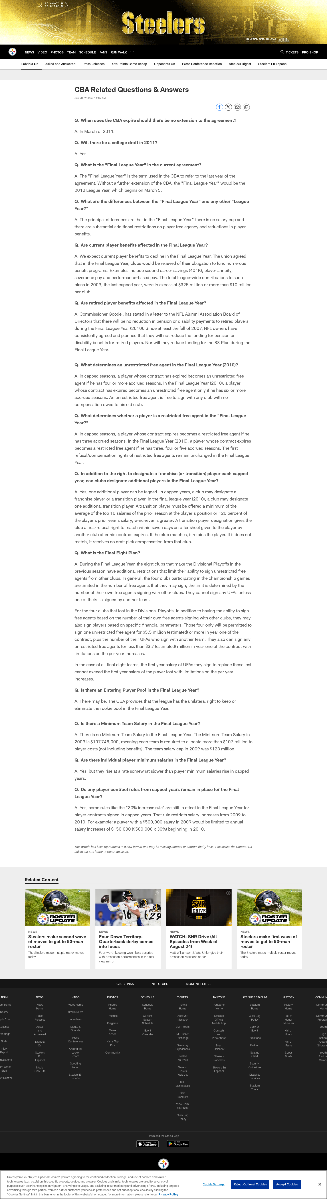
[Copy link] (246, 107)
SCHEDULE (147, 997)
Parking (254, 1045)
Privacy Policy (168, 1194)
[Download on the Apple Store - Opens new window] (147, 1144)
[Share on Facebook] (219, 109)
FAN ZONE (219, 997)
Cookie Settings (213, 1184)
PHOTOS (112, 997)
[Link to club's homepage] (12, 51)
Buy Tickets (183, 1026)
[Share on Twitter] (228, 109)
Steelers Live (75, 1011)
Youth (323, 1026)
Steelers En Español (40, 1056)
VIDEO (75, 997)
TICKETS (182, 997)
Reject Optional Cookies (250, 1184)
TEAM (4, 997)
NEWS (40, 997)
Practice (112, 1015)
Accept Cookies (287, 1184)
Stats (4, 1041)
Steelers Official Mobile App (219, 1019)
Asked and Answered (40, 1030)
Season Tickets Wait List (183, 1071)
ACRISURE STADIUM (254, 997)
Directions (255, 1037)
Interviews (76, 1019)
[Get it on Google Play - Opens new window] (178, 1145)
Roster (4, 1011)
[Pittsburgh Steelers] (163, 1164)
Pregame (112, 1023)
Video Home (75, 1004)
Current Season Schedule (147, 1019)
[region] (163, 1184)
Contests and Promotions (219, 1034)
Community (112, 1052)
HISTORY (288, 997)
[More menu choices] (132, 52)
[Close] (320, 1184)
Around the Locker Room (75, 1052)
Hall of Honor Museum (288, 1019)
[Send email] (237, 109)
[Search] (282, 52)
